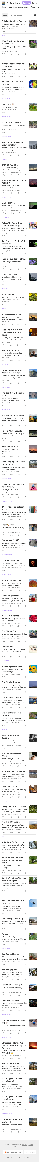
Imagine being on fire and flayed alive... (14, 70)
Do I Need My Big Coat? (12, 122)
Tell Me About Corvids (12, 431)
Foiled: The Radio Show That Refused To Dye (12, 224)
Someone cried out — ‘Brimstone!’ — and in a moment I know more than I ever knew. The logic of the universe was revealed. (14, 399)
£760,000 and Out (10, 165)
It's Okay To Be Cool (11, 616)
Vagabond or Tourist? (11, 446)
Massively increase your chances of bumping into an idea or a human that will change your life (14, 544)
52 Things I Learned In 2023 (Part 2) (12, 1080)
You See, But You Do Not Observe (12, 83)
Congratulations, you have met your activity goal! (13, 468)
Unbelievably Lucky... (11, 274)
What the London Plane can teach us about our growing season (14, 149)
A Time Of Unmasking (12, 580)
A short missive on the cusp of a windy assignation (14, 435)
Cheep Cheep (8, 647)
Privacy (24, 1145)
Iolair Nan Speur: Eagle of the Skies (13, 902)
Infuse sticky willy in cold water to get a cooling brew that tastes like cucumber (14, 938)
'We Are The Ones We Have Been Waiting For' (14, 879)
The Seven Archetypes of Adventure (11, 450)
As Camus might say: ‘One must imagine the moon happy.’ (13, 298)
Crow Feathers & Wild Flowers (11, 714)
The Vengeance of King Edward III (12, 1120)
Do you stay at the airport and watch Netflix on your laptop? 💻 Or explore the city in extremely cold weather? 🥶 (14, 701)
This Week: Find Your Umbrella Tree (13, 126)
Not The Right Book (10, 350)
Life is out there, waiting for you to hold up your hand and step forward (14, 686)
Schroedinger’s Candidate (13, 771)
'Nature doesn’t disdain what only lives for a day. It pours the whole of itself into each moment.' (14, 810)
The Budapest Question (12, 697)
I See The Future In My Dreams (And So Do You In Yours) (13, 332)
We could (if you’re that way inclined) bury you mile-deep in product (13, 599)
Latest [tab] (5, 15)
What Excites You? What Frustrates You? (10, 187)
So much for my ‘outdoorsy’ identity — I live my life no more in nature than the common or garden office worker (14, 989)
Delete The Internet (10, 787)
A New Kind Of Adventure (13, 415)
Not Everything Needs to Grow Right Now (13, 143)
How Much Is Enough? (12, 985)
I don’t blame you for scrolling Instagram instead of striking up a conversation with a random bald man (14, 529)
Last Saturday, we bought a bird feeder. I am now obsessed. (13, 650)
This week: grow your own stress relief (14, 47)
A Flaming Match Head (12, 667)
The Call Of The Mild (11, 822)
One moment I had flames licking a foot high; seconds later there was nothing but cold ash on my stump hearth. (14, 635)
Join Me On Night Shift (12, 314)
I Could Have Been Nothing (14, 259)
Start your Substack (13, 1152)
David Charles (11, 28)
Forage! (5, 934)
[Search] (35, 15)
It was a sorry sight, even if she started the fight (13, 670)
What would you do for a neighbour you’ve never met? (13, 760)
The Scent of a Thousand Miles (13, 394)
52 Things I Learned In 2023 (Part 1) (12, 1098)
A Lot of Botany (9, 294)
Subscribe (26, 3)
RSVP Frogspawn (9, 969)
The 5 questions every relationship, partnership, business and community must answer (13, 169)
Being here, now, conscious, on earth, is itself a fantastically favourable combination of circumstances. (13, 207)
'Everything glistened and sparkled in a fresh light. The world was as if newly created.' (13, 907)
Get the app (30, 1152)
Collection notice (20, 1147)
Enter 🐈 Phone (8, 525)
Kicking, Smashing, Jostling (10, 736)
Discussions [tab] (18, 15)
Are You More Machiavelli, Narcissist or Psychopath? (11, 584)
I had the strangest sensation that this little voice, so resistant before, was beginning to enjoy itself (14, 1004)
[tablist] (13, 15)
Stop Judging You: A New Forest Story (13, 463)
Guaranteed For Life (11, 540)
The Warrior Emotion (11, 682)
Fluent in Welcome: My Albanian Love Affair (12, 371)
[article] (19, 26)
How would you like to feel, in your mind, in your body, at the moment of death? (13, 564)
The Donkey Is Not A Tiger (13, 919)
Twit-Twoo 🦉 (8, 104)
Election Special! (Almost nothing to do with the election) (14, 790)
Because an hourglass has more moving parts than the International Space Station (13, 620)
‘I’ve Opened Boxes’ (10, 954)
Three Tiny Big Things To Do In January (13, 485)
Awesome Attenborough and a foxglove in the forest (13, 25)
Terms (31, 1145)
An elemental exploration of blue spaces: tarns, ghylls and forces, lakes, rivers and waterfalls (14, 846)
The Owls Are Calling (9, 107)
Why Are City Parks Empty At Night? (14, 181)
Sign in (34, 3)
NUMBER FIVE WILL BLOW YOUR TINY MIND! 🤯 (14, 1052)
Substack (9, 1157)
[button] (3, 7)
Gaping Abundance (10, 1063)
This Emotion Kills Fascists (14, 21)
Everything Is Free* (10, 596)
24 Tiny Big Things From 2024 (13, 508)
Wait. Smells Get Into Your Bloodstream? (13, 42)
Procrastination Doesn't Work (12, 754)
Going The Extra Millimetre (14, 807)
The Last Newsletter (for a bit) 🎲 (13, 1021)
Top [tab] (11, 15)
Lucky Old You (8, 203)
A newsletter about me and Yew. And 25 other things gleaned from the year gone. (14, 1085)
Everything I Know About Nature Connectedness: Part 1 (13, 860)
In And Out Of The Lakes (13, 842)
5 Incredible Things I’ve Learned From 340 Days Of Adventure (14, 1045)
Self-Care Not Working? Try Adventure (14, 242)
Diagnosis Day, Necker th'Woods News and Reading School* (14, 884)
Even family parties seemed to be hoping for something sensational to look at (14, 742)
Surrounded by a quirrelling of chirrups (13, 866)
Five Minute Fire (9, 631)
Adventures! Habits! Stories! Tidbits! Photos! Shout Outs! (12, 1103)
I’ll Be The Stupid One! (12, 1000)
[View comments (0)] (11, 31)
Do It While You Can (11, 560)
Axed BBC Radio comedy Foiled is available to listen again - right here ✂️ (14, 229)
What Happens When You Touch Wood (13, 65)
